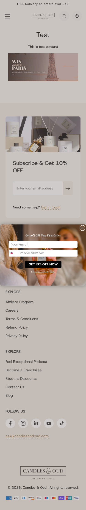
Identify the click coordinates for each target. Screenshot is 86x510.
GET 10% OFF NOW (43, 264)
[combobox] (13, 253)
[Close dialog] (82, 227)
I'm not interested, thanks (43, 272)
